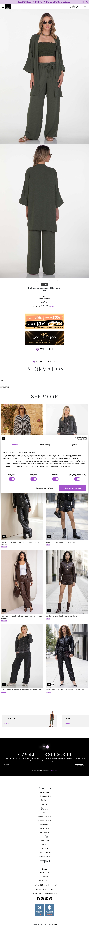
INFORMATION (4, 387)
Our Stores (44, 800)
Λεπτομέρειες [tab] (44, 445)
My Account (44, 873)
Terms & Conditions (44, 852)
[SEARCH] (70, 6)
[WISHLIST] (81, 6)
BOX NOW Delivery (44, 828)
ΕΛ (87, 2)
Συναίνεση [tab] (15, 445)
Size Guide (44, 845)
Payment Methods (44, 816)
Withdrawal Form (44, 881)
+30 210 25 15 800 (44, 885)
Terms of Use (53, 770)
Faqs (44, 812)
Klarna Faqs (44, 832)
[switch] (33, 480)
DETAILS (2, 380)
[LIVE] (73, 7)
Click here (53, 307)
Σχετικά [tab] (74, 445)
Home (33, 281)
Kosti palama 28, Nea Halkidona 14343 (44, 893)
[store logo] (9, 6)
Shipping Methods (44, 820)
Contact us (44, 848)
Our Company (44, 792)
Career (44, 804)
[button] (83, 2)
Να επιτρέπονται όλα (73, 488)
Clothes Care (44, 841)
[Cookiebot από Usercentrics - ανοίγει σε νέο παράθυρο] (77, 438)
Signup (44, 869)
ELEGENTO (53, 925)
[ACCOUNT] (77, 6)
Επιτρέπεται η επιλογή (44, 488)
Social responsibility (45, 796)
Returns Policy (45, 824)
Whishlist (44, 877)
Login (44, 865)
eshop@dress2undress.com (44, 889)
